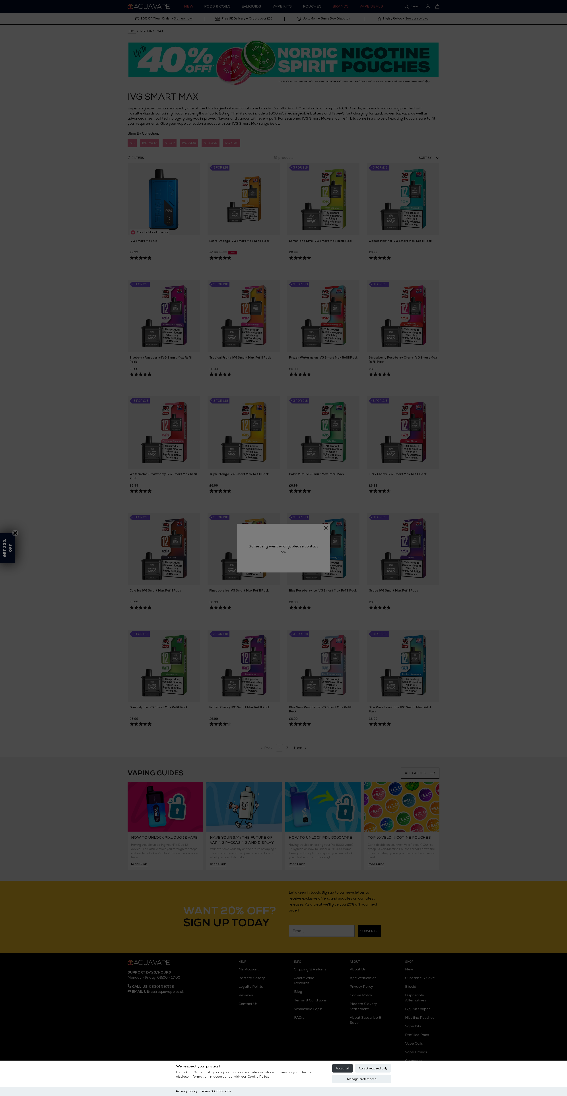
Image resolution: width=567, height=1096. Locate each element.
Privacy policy (187, 1091)
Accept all (342, 1068)
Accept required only (373, 1068)
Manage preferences (361, 1079)
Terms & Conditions (215, 1091)
